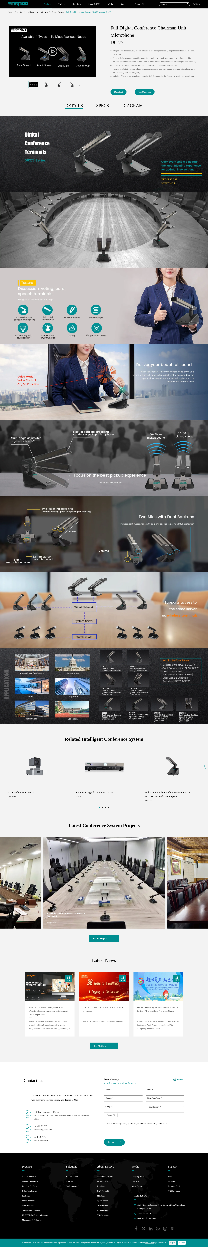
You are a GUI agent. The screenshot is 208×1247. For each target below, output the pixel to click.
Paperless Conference (30, 1186)
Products (47, 4)
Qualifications (102, 1201)
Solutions (77, 4)
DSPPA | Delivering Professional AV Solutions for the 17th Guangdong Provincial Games (157, 1009)
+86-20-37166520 (144, 1213)
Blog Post (135, 1181)
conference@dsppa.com (146, 1218)
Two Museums (102, 1205)
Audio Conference (31, 12)
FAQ (170, 1177)
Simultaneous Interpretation (32, 1210)
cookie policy (150, 1243)
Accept (182, 1243)
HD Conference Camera (21, 794)
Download (172, 1181)
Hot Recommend (72, 1186)
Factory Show (102, 1181)
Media (110, 4)
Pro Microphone (28, 1201)
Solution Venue (72, 1177)
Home (10, 12)
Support (123, 4)
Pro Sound (26, 1196)
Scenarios (69, 1181)
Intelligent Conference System (52, 12)
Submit (111, 1142)
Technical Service (175, 1186)
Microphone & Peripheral (32, 1220)
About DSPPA (94, 4)
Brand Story (101, 1186)
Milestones (101, 1196)
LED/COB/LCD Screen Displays (35, 1215)
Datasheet (118, 92)
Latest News (104, 960)
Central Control (28, 1205)
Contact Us (139, 4)
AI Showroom (102, 1210)
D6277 (108, 12)
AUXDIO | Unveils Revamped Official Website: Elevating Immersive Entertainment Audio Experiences (48, 1011)
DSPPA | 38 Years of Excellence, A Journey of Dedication (103, 1009)
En (197, 4)
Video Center (137, 1186)
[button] (79, 84)
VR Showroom (103, 1215)
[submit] (187, 4)
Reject (172, 1243)
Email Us (180, 1080)
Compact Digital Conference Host (94, 794)
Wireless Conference (30, 1181)
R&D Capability (103, 1191)
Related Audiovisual (30, 1191)
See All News (100, 1046)
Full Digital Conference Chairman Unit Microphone (86, 12)
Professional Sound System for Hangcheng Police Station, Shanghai (66, 914)
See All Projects (100, 938)
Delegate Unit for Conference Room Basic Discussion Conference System (168, 796)
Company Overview (105, 1177)
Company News (138, 1177)
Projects (61, 4)
